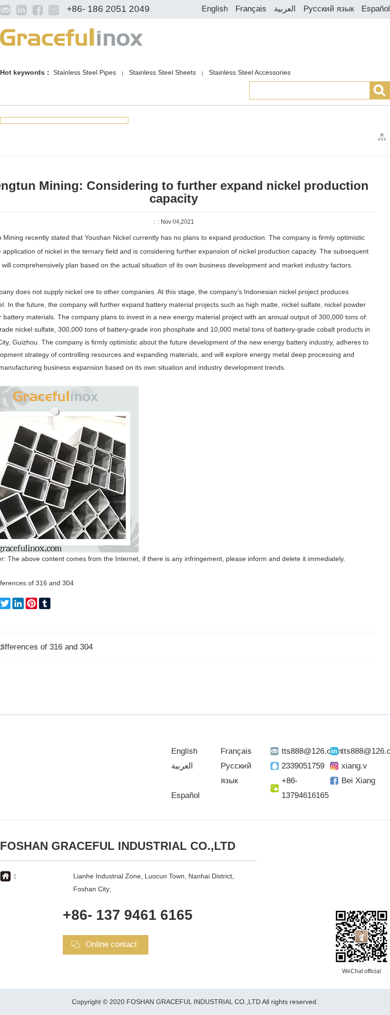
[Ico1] (5, 9)
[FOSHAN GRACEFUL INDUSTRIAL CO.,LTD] (71, 36)
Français (250, 8)
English (215, 8)
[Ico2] (21, 9)
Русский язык (328, 8)
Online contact (111, 944)
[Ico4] (54, 9)
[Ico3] (37, 9)
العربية (285, 8)
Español (375, 8)
